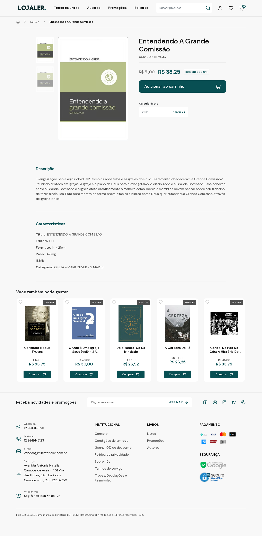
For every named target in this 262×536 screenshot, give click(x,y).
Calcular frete (148, 103)
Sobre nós (102, 461)
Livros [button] (153, 424)
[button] (221, 8)
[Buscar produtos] (208, 8)
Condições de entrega (111, 440)
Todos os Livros (66, 8)
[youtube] (215, 402)
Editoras (141, 8)
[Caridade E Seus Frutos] (37, 323)
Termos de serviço (108, 468)
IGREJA (34, 22)
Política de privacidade (112, 454)
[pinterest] (243, 402)
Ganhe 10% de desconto (113, 447)
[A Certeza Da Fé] (177, 323)
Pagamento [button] (210, 424)
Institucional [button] (108, 424)
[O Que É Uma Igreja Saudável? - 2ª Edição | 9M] (84, 323)
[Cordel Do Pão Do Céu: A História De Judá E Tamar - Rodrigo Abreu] (224, 323)
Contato (101, 433)
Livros (151, 433)
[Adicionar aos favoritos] (20, 302)
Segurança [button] (210, 454)
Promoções (117, 8)
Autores (94, 8)
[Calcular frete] (178, 112)
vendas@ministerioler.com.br (45, 451)
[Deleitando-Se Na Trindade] (131, 323)
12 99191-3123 (34, 426)
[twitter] (234, 402)
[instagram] (224, 402)
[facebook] (205, 402)
